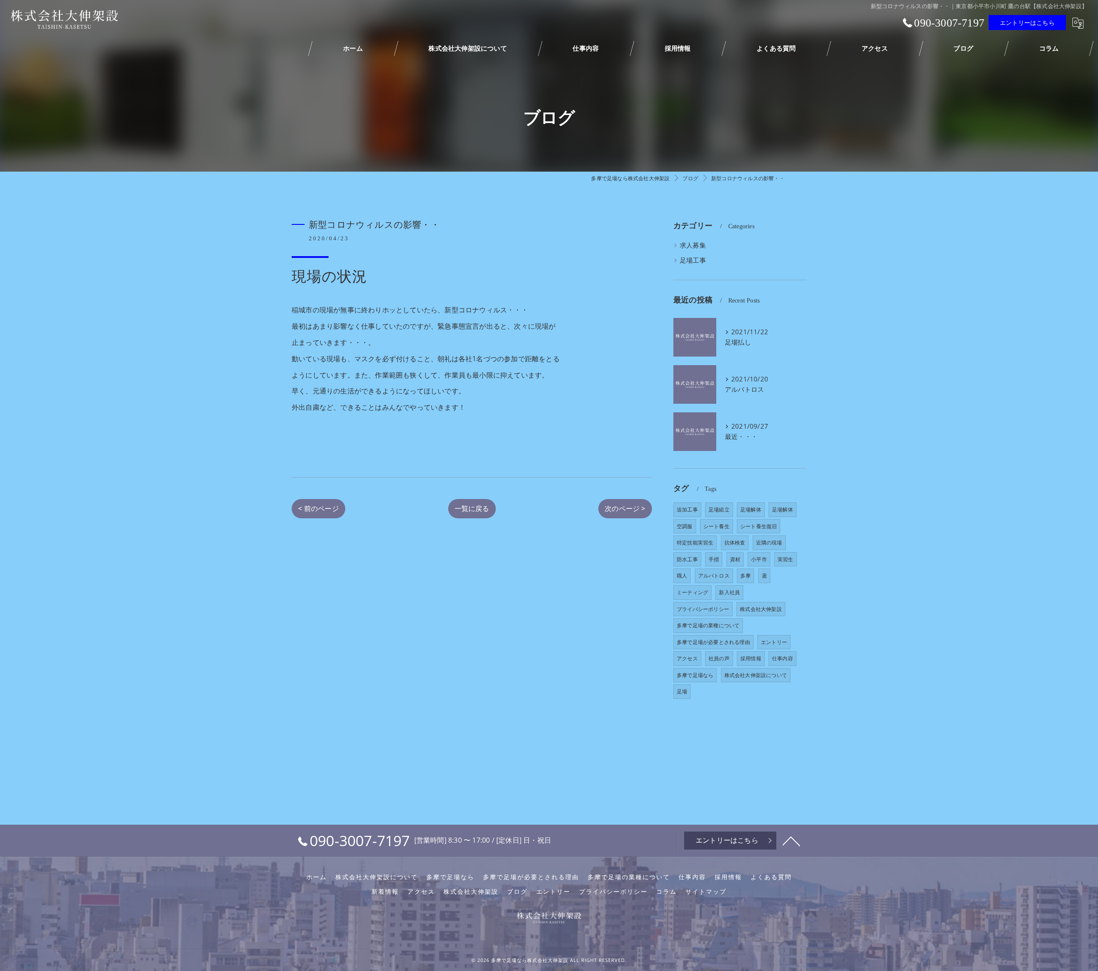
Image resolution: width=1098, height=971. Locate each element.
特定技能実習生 (695, 542)
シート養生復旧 (758, 526)
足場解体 (750, 509)
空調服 (685, 526)
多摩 (745, 575)
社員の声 (719, 658)
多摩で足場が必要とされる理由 (713, 642)
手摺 (714, 559)
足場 (682, 691)
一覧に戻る (472, 508)
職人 (682, 575)
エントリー (774, 642)
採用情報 (750, 658)
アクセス (687, 658)
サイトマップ (706, 891)
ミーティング (692, 592)
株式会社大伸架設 (761, 609)
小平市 (759, 559)
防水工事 (687, 559)
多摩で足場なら (695, 675)
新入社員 (729, 592)
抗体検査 (734, 542)
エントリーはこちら (1027, 22)
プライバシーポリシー (703, 609)
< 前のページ (318, 508)
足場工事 (693, 260)
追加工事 (687, 509)
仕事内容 (782, 658)
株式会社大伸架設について (755, 675)
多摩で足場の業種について (708, 625)
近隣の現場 (769, 542)
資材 (735, 559)
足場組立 (719, 509)
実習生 (785, 559)
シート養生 (716, 526)
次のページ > (625, 508)
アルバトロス (714, 575)
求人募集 (693, 245)
